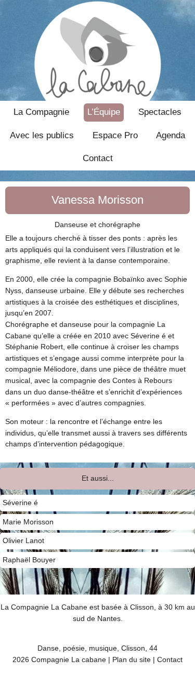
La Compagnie (41, 112)
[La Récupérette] (97, 50)
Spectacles (159, 112)
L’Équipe (103, 112)
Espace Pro (115, 135)
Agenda (170, 135)
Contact (98, 158)
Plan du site (131, 659)
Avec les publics (42, 135)
